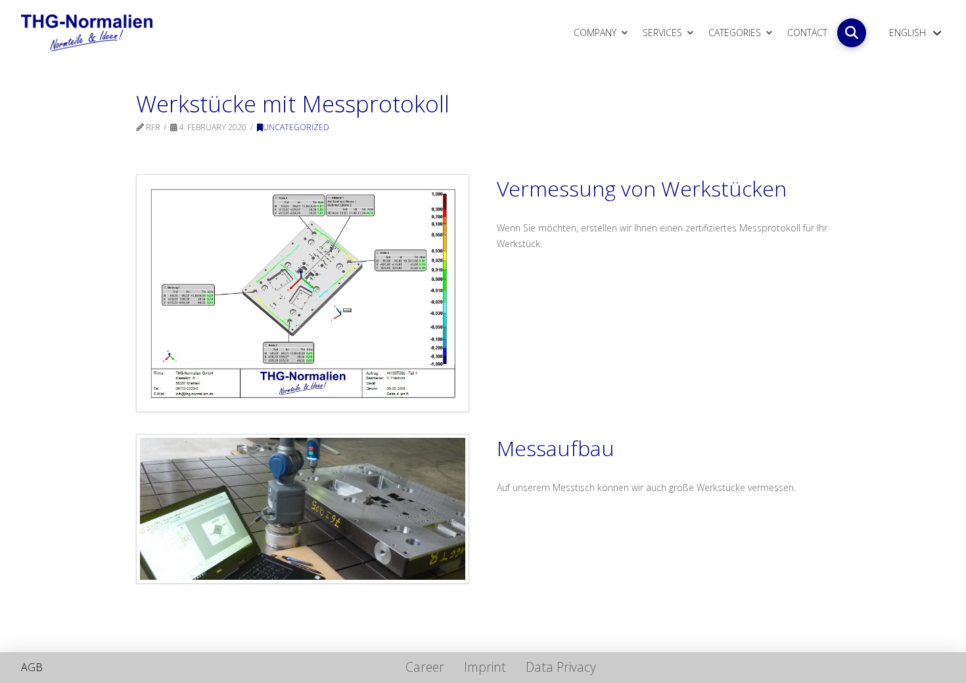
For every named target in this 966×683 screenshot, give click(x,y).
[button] (851, 32)
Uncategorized (296, 127)
